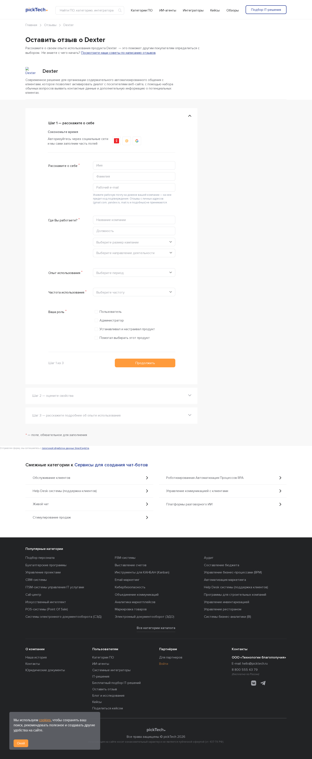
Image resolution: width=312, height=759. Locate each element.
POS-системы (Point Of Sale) (46, 609)
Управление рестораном (222, 609)
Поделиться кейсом (107, 708)
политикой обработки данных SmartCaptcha (65, 448)
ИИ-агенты (167, 10)
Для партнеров (170, 657)
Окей (21, 743)
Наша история (36, 657)
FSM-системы (125, 558)
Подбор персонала (40, 558)
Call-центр (33, 595)
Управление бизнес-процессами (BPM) (233, 572)
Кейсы (215, 10)
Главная (31, 25)
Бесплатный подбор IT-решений (116, 683)
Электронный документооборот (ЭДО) (144, 617)
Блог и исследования (108, 695)
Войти (163, 664)
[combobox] (134, 253)
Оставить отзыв (104, 689)
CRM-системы (36, 580)
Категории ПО (142, 10)
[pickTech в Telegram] (263, 683)
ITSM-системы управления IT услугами (54, 587)
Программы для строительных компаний (235, 595)
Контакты (32, 664)
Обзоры (232, 10)
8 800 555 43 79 (245, 670)
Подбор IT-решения (266, 10)
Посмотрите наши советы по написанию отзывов (118, 53)
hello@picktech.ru (255, 663)
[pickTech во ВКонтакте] (253, 683)
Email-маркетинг (127, 580)
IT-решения (100, 676)
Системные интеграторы (111, 670)
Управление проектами (43, 572)
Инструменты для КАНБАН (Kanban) (142, 572)
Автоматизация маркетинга (225, 580)
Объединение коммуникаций (137, 595)
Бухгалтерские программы (45, 565)
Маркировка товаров (131, 609)
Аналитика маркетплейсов (135, 602)
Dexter (50, 71)
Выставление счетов (130, 565)
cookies (45, 720)
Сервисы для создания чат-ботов (111, 465)
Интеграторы (193, 10)
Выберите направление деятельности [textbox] (125, 253)
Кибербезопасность (130, 587)
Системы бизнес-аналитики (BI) (227, 617)
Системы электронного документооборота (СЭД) (63, 617)
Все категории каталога (156, 628)
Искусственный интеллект (45, 602)
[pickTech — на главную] (156, 730)
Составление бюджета (221, 565)
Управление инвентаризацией (226, 602)
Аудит (209, 558)
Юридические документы (45, 670)
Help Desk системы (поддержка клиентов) (236, 587)
